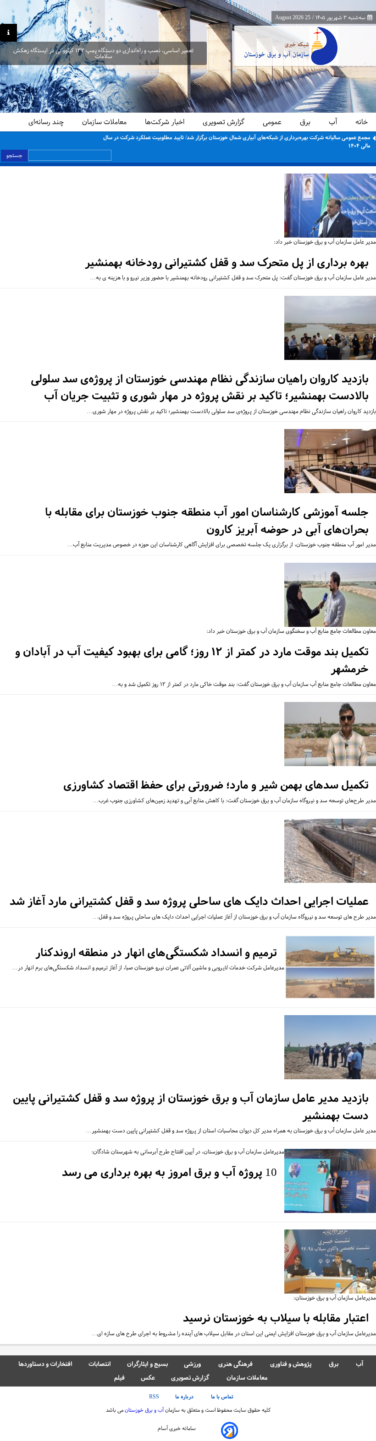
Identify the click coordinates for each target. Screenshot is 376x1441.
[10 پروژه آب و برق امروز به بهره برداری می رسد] (330, 1181)
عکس (148, 1377)
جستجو (14, 155)
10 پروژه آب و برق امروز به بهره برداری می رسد (169, 1172)
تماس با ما (223, 1396)
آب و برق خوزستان (143, 1410)
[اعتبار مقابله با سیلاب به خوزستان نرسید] (330, 1262)
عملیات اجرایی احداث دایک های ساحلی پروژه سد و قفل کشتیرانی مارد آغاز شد (189, 901)
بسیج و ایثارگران (147, 1363)
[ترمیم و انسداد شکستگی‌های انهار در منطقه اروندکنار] (330, 968)
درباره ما (185, 1396)
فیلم (119, 1377)
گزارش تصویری (224, 122)
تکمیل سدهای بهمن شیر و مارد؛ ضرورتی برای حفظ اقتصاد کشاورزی (216, 785)
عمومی (273, 122)
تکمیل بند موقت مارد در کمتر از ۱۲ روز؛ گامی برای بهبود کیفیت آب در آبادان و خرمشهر (192, 660)
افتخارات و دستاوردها (45, 1363)
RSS (154, 1396)
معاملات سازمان (105, 122)
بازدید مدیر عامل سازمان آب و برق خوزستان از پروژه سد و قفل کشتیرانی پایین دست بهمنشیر (191, 1107)
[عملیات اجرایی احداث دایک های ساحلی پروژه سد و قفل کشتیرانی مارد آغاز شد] (330, 851)
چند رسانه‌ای (47, 122)
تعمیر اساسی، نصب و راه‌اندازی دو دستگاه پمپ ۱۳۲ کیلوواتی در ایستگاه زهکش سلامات (103, 54)
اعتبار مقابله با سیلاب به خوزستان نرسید (276, 1318)
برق (306, 122)
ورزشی (193, 1363)
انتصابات (99, 1363)
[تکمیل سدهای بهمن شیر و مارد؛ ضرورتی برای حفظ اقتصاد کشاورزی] (330, 734)
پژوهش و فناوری (291, 1363)
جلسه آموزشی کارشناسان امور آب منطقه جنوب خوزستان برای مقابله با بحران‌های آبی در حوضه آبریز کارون (207, 521)
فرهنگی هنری (236, 1363)
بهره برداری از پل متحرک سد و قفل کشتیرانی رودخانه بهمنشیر (227, 262)
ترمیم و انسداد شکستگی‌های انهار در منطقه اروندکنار (156, 952)
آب (334, 122)
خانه (361, 122)
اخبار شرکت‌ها (165, 122)
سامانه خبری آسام (177, 1428)
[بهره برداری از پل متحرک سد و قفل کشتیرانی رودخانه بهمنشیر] (330, 206)
